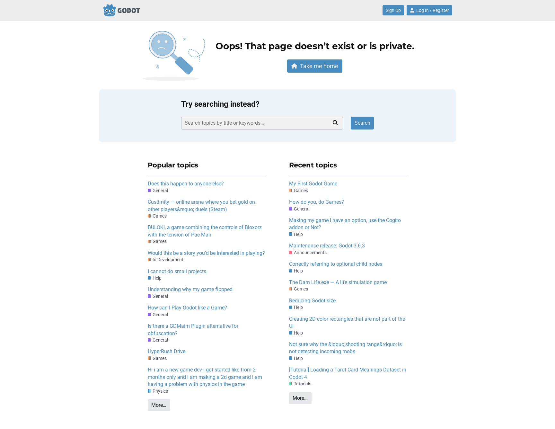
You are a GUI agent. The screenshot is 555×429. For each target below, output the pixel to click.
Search (362, 123)
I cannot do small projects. (177, 271)
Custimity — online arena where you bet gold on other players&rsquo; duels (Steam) (201, 205)
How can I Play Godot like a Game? (187, 308)
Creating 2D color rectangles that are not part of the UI (347, 322)
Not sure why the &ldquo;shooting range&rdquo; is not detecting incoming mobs (345, 347)
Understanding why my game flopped (190, 289)
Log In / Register (432, 10)
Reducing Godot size (312, 301)
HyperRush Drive (166, 351)
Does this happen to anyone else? (186, 184)
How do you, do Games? (316, 202)
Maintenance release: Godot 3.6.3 (327, 246)
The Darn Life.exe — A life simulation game (338, 282)
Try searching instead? (220, 104)
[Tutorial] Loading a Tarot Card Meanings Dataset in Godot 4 (347, 373)
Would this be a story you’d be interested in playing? (206, 253)
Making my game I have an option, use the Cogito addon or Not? (345, 223)
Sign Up (393, 10)
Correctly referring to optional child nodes (335, 264)
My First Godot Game (313, 184)
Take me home (319, 66)
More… (158, 405)
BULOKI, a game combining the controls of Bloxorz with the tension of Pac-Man (205, 230)
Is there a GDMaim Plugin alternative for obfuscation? (193, 329)
